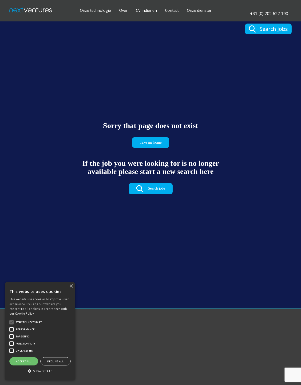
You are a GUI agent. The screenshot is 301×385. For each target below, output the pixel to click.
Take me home (151, 142)
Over (123, 10)
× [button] (71, 286)
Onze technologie (95, 10)
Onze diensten (199, 10)
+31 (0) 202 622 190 (269, 13)
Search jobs (156, 188)
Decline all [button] (55, 361)
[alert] (40, 331)
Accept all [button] (24, 361)
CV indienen (146, 10)
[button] (40, 371)
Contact (172, 10)
